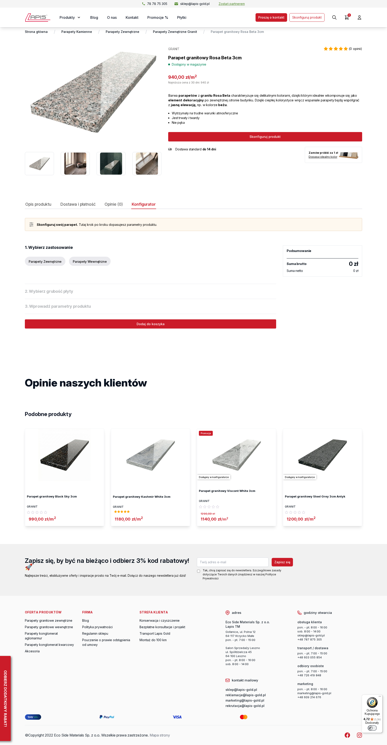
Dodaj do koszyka (151, 324)
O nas (112, 17)
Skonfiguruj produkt (307, 17)
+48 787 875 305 (309, 639)
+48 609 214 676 (309, 697)
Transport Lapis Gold (155, 633)
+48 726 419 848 (309, 675)
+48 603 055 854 (309, 657)
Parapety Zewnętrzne (122, 32)
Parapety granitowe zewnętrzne (48, 620)
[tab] (38, 205)
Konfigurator (144, 204)
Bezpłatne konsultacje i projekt (162, 627)
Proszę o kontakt (271, 17)
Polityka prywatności (97, 627)
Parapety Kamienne (76, 32)
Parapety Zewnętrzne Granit (175, 32)
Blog (94, 17)
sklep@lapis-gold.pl (195, 4)
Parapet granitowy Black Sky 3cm (52, 496)
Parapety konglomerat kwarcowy (49, 645)
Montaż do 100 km (153, 640)
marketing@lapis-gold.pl (314, 693)
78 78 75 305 (157, 4)
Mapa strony (160, 735)
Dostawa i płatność (78, 204)
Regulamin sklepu (95, 633)
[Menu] (380, 697)
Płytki (181, 17)
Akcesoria (32, 651)
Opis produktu (38, 204)
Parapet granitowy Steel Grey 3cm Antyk (315, 496)
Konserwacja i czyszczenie (160, 620)
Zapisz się (282, 562)
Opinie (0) (114, 204)
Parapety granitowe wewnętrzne (49, 627)
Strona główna (36, 32)
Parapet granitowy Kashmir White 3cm (141, 496)
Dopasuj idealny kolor (323, 156)
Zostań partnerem (232, 4)
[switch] (372, 728)
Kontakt (132, 17)
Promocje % (157, 17)
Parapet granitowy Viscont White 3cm (227, 491)
